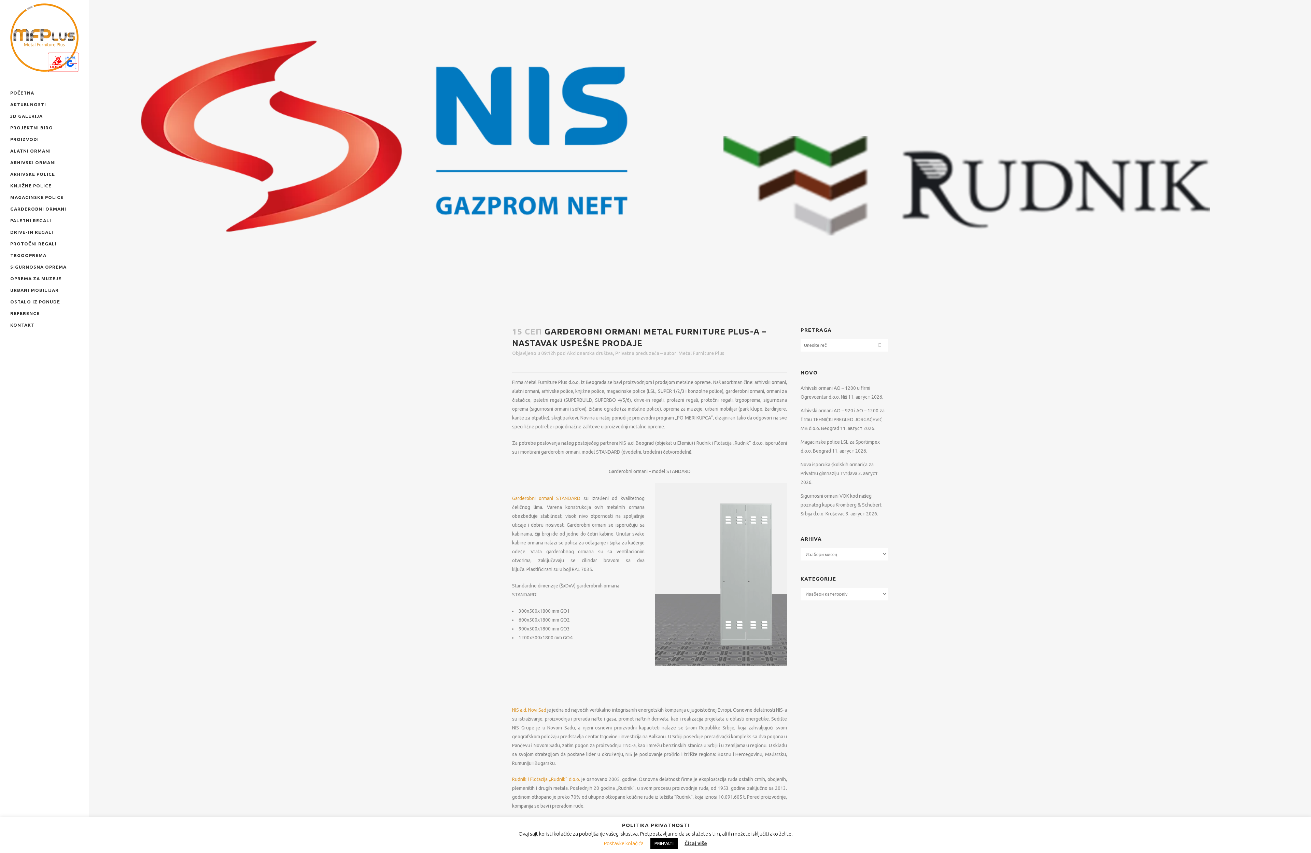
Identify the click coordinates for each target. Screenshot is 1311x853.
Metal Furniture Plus (701, 353)
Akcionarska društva (590, 353)
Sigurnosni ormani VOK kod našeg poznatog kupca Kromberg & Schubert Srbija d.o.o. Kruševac (841, 504)
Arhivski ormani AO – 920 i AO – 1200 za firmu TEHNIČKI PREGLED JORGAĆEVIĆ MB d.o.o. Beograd (843, 419)
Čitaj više (696, 843)
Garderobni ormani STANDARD (546, 498)
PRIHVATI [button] (664, 843)
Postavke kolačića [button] (624, 843)
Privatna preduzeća (637, 353)
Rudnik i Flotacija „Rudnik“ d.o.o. (546, 779)
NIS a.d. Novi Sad (529, 710)
